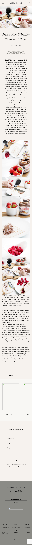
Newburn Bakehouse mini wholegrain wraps (14, 324)
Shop (3, 532)
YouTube (28, 529)
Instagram (27, 528)
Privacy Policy (5, 534)
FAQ (3, 529)
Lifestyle (16, 532)
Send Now (16, 461)
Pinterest (27, 531)
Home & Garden (16, 530)
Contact (4, 531)
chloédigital (19, 539)
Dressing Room (16, 528)
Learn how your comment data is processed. (17, 465)
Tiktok (28, 532)
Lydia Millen (5, 528)
